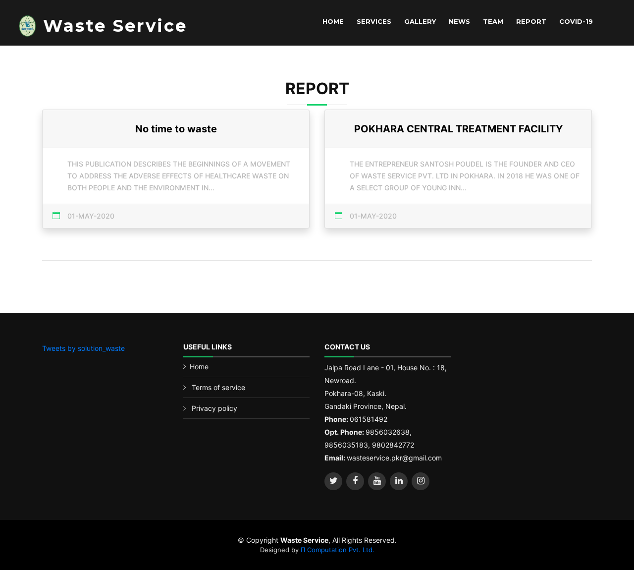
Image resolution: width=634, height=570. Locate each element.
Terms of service (218, 387)
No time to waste (176, 129)
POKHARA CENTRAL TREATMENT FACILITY (458, 129)
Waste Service (115, 25)
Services (374, 21)
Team (493, 21)
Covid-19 (576, 21)
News (459, 21)
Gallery (420, 21)
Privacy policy (214, 408)
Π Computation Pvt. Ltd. (337, 550)
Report (531, 21)
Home (333, 21)
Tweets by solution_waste (83, 348)
